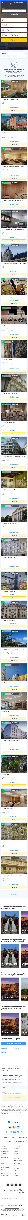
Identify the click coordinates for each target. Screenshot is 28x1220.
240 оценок (8, 824)
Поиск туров (4, 1148)
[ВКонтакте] (12, 1184)
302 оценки (8, 149)
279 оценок (8, 341)
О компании (17, 1148)
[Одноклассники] (16, 1184)
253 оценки (8, 602)
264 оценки (8, 438)
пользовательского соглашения (12, 1208)
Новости (16, 1151)
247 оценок (8, 722)
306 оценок (8, 115)
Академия (16, 1168)
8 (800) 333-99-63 (14, 1132)
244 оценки (8, 756)
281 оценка (8, 308)
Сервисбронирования (5, 1166)
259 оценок (8, 506)
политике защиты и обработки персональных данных (13, 1092)
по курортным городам (13, 1043)
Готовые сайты (5, 1175)
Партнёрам (17, 1173)
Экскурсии (3, 1153)
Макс (20, 1082)
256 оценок (8, 573)
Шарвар (3, 1052)
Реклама (16, 1175)
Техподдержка (20, 1141)
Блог (2, 1159)
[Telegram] (7, 1184)
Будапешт (4, 1048)
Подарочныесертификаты (4, 1156)
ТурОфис (3, 1169)
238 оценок (8, 858)
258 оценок (8, 539)
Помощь (9, 1141)
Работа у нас (17, 1153)
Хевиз (17, 1048)
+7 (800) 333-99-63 (6, 1082)
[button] (14, 20)
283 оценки (8, 279)
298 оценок (8, 182)
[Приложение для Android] (14, 1127)
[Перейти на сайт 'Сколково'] (21, 1191)
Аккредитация (18, 1160)
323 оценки (8, 81)
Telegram (15, 1082)
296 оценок (8, 211)
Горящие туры (5, 1151)
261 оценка (8, 472)
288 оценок (8, 245)
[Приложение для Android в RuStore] (18, 1127)
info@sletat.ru (23, 1137)
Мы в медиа (17, 1155)
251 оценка (8, 665)
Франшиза (17, 1166)
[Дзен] (20, 1184)
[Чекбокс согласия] (3, 1092)
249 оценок (8, 693)
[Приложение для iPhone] (10, 1127)
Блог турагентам (18, 1170)
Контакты (16, 1158)
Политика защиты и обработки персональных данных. (12, 1211)
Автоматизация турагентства (5, 1172)
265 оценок (8, 404)
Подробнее (15, 1216)
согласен (7, 1091)
